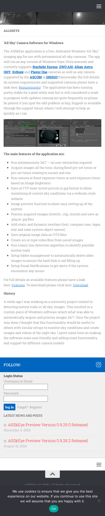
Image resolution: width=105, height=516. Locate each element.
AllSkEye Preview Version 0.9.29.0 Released (48, 424)
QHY (7, 72)
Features (18, 285)
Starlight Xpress (45, 67)
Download (80, 285)
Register (36, 407)
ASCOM (36, 77)
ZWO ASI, (66, 67)
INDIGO (51, 77)
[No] (98, 500)
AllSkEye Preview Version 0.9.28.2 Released (48, 440)
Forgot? (22, 407)
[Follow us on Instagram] (98, 364)
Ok (54, 509)
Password (11, 393)
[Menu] (99, 6)
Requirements (29, 87)
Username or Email (18, 381)
